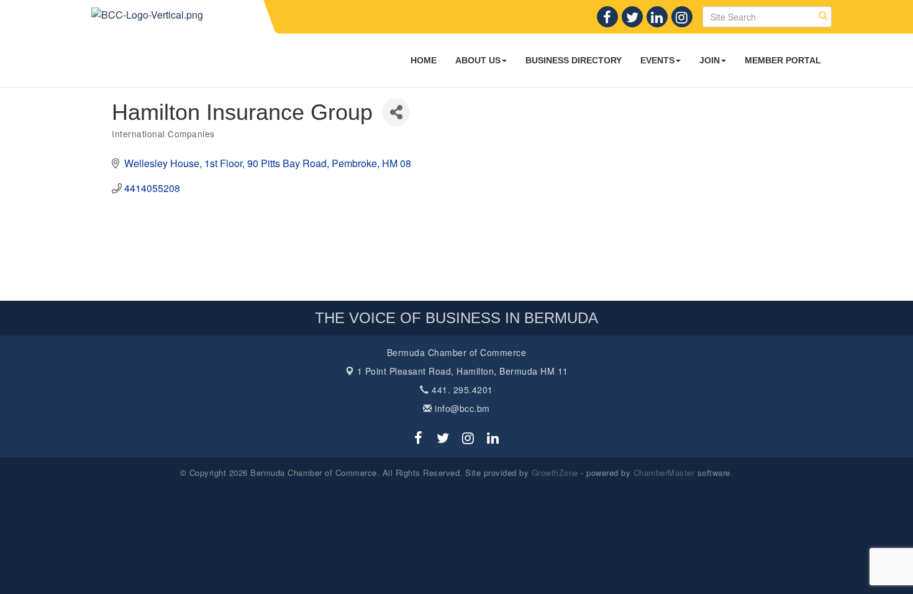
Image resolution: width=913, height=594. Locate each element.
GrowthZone (555, 472)
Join (709, 60)
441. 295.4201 (461, 389)
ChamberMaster (664, 472)
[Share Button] (396, 112)
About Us (478, 60)
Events (657, 60)
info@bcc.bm (461, 408)
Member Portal (783, 60)
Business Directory (573, 60)
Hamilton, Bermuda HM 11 (462, 371)
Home (424, 60)
